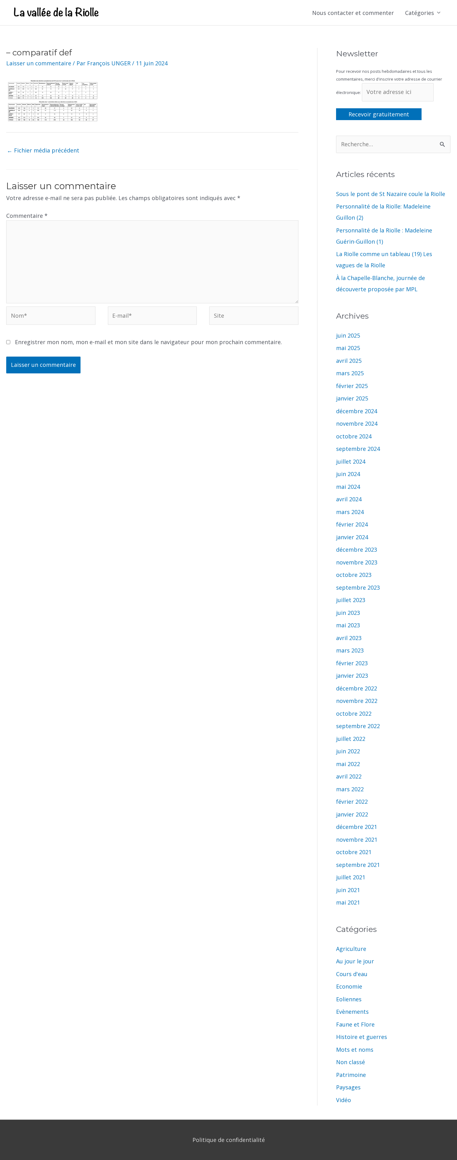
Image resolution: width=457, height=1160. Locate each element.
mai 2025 (348, 348)
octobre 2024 (354, 436)
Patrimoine (351, 1074)
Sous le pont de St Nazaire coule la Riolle (390, 194)
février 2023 (352, 663)
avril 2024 (349, 499)
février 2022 (352, 801)
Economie (349, 986)
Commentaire (27, 215)
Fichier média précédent (43, 150)
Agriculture (351, 948)
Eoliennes (349, 999)
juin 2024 (348, 474)
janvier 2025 (352, 398)
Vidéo (343, 1100)
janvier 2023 (352, 675)
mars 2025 (350, 373)
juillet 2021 (350, 877)
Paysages (348, 1087)
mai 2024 (348, 486)
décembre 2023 (356, 549)
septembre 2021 (358, 864)
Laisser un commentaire (38, 63)
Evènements (352, 1011)
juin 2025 (348, 335)
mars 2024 (350, 512)
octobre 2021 (354, 852)
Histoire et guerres (361, 1037)
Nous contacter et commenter (353, 12)
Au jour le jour (355, 961)
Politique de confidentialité (228, 1140)
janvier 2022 (352, 814)
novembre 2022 (356, 700)
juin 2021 (348, 890)
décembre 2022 (356, 688)
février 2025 (352, 386)
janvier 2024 (352, 537)
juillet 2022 (350, 738)
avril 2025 (349, 360)
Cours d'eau (351, 974)
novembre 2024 (356, 423)
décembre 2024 (356, 411)
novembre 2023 (356, 562)
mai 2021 (348, 902)
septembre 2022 (358, 726)
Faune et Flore (355, 1024)
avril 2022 (349, 776)
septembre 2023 (358, 587)
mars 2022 (350, 789)
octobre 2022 (354, 713)
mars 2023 (350, 650)
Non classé (350, 1062)
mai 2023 (348, 625)
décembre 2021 (356, 826)
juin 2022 (348, 751)
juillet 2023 (350, 600)
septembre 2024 (358, 448)
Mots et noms (354, 1049)
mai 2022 (348, 764)
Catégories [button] (419, 12)
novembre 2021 (356, 839)
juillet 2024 (350, 461)
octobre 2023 (354, 574)
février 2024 (352, 524)
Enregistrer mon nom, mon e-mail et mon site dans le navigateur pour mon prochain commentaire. (148, 342)
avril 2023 (349, 638)
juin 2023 (348, 612)
